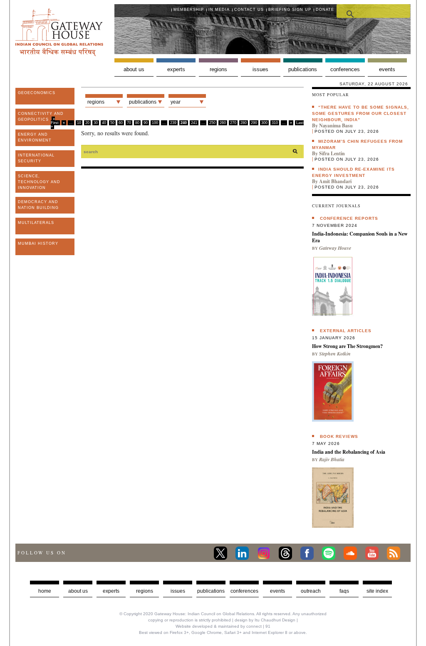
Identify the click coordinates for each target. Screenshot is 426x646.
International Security (36, 158)
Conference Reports (349, 218)
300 (264, 123)
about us (78, 591)
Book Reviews (339, 436)
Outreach (311, 591)
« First (55, 121)
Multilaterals (36, 223)
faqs (344, 591)
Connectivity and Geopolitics (41, 117)
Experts (176, 69)
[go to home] (59, 54)
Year (176, 102)
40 (104, 123)
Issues (260, 69)
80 (137, 123)
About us (134, 69)
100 (155, 123)
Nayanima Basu (336, 125)
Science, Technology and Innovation (39, 182)
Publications (302, 69)
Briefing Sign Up (289, 9)
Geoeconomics (36, 93)
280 (243, 123)
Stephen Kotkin (335, 353)
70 (129, 123)
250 (212, 123)
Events (387, 69)
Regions (218, 69)
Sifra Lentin (332, 153)
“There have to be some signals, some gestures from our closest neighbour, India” (360, 113)
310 (275, 123)
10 (79, 123)
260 (223, 123)
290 (254, 123)
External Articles (346, 330)
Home (44, 591)
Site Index (377, 591)
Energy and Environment (35, 137)
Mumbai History (38, 243)
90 (146, 123)
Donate (325, 9)
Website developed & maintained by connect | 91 (223, 626)
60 (121, 123)
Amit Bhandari (335, 181)
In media (219, 9)
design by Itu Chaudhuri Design (265, 620)
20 (87, 123)
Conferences (345, 69)
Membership (188, 9)
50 (112, 123)
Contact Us (249, 9)
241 (194, 123)
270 (233, 123)
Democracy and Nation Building (38, 205)
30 (96, 123)
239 (173, 123)
